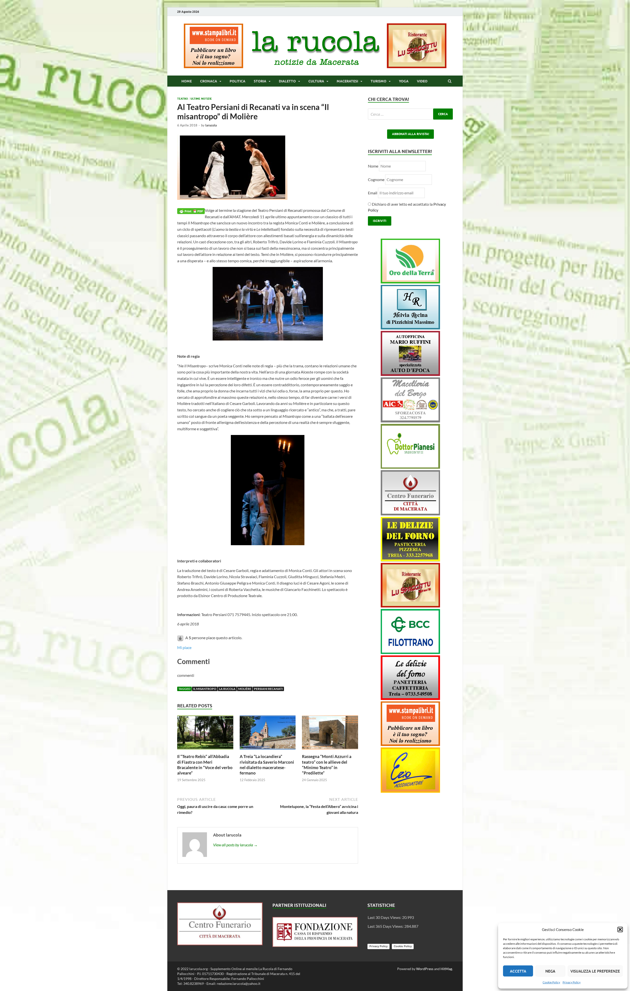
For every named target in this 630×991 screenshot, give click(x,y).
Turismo (378, 81)
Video (422, 81)
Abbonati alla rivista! (410, 134)
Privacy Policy (572, 982)
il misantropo (204, 689)
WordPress (424, 969)
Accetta (518, 971)
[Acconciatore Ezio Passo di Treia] (410, 791)
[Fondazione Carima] (315, 945)
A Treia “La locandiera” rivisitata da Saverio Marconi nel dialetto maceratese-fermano (267, 764)
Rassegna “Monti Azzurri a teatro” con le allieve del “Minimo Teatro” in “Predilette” (326, 764)
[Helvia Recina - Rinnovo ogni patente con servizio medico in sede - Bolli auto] (410, 327)
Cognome (376, 179)
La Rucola (227, 689)
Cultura (316, 81)
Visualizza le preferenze (595, 971)
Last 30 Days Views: (385, 917)
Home (186, 81)
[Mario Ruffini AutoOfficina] (410, 374)
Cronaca (208, 81)
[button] (620, 929)
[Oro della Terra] (410, 281)
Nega (550, 971)
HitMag (446, 969)
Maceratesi (347, 81)
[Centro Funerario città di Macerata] (410, 513)
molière (244, 689)
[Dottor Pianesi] (410, 467)
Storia (260, 81)
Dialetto (287, 81)
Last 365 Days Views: (386, 926)
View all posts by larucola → (235, 844)
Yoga (404, 81)
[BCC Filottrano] (410, 652)
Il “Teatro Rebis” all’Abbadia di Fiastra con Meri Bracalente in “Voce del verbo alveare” (205, 764)
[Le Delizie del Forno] (410, 559)
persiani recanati (268, 689)
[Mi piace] (180, 637)
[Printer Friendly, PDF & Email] (191, 210)
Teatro (182, 98)
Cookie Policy (551, 982)
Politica (237, 81)
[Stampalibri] (214, 66)
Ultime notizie (201, 98)
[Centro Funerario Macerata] (220, 943)
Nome (373, 166)
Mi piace (184, 647)
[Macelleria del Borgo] (410, 420)
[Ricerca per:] (410, 114)
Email (373, 192)
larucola (211, 125)
